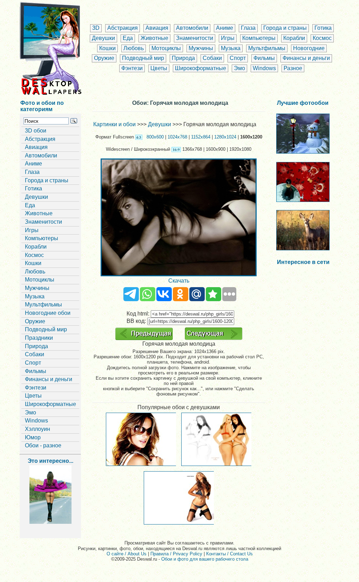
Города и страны (285, 28)
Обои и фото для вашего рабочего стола (204, 559)
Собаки (212, 58)
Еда (128, 38)
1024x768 (177, 137)
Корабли (294, 38)
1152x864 (200, 137)
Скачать (178, 281)
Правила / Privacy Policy (176, 553)
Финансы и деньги (306, 58)
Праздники (39, 338)
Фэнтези (132, 68)
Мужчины (201, 48)
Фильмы (264, 58)
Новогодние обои (47, 313)
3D (96, 28)
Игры (228, 38)
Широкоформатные (200, 68)
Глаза (248, 28)
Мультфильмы (266, 48)
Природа (183, 58)
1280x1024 (225, 137)
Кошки (107, 48)
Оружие (104, 58)
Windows (264, 68)
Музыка (231, 48)
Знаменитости (194, 38)
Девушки (103, 38)
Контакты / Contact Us (229, 553)
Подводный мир (143, 58)
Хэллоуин (37, 429)
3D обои (35, 131)
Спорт (238, 58)
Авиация (156, 28)
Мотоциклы (166, 48)
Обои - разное (43, 445)
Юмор (33, 437)
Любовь (133, 48)
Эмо (239, 68)
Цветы (158, 68)
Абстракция (122, 28)
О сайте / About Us (127, 553)
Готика (323, 28)
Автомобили (192, 28)
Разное (293, 68)
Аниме (224, 28)
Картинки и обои (114, 124)
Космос (322, 38)
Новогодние (309, 48)
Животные (154, 38)
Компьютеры (259, 38)
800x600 (155, 137)
